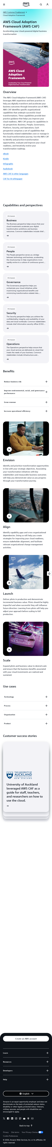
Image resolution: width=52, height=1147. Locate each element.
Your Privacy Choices (30, 1132)
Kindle (6, 158)
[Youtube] (24, 1118)
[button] (9, 449)
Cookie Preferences (10, 1136)
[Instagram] (16, 1118)
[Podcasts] (28, 1118)
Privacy (6, 1132)
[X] (4, 1118)
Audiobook (8, 168)
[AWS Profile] (47, 4)
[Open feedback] (49, 573)
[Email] (32, 1118)
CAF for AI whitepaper (12, 178)
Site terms (15, 1132)
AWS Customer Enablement (14, 12)
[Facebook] (8, 1118)
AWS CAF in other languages (15, 173)
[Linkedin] (12, 1118)
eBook (6, 153)
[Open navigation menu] (4, 5)
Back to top (24, 1125)
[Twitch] (20, 1118)
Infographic (8, 163)
